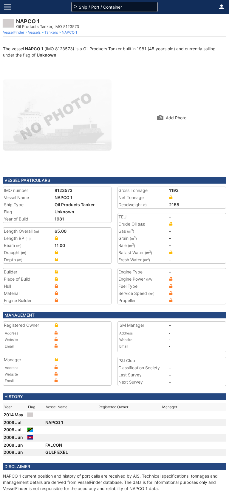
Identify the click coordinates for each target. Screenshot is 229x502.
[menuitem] (14, 32)
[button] (221, 7)
